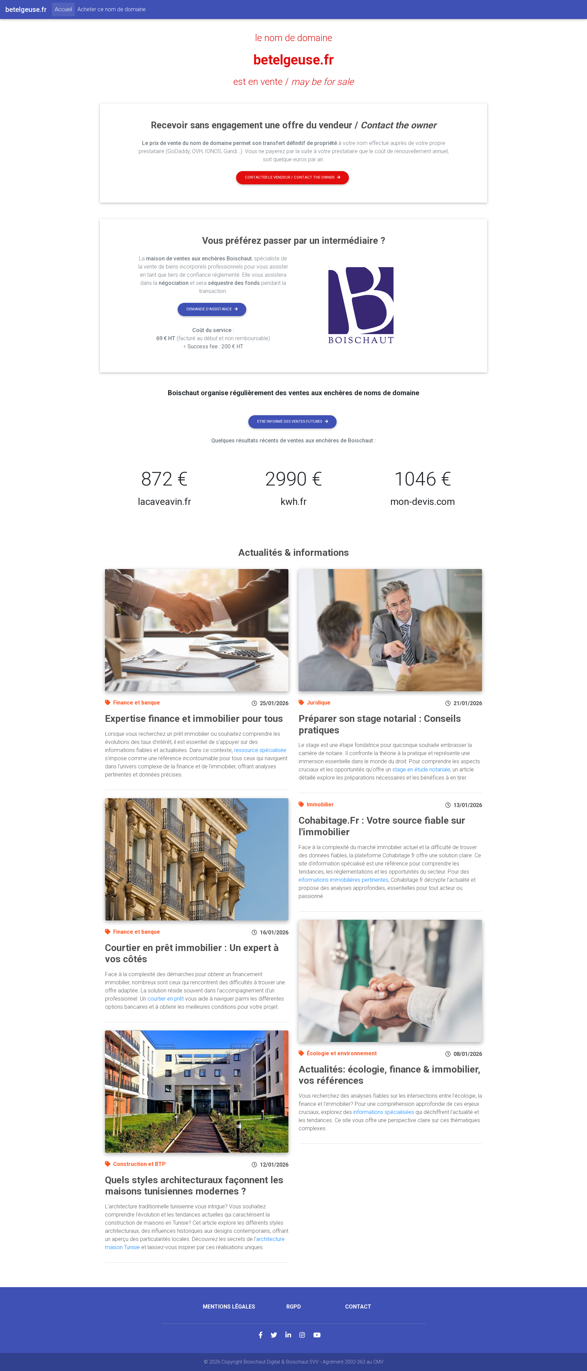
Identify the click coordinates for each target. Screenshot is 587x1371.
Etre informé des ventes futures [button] (289, 421)
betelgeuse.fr (293, 60)
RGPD (293, 1306)
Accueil (65, 9)
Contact (358, 1306)
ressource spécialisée (260, 750)
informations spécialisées (383, 1112)
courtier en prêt (165, 998)
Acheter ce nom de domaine (111, 9)
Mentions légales (229, 1306)
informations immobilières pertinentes (343, 880)
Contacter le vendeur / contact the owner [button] (289, 177)
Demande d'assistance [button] (209, 309)
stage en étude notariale (421, 769)
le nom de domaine (293, 38)
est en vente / (293, 81)
